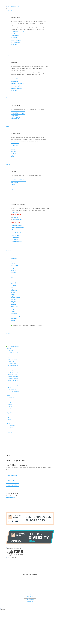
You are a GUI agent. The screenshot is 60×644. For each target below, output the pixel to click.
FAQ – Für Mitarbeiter (13, 391)
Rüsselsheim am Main (16, 316)
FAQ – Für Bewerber (13, 365)
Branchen (9, 395)
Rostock (13, 315)
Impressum (30, 594)
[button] (30, 609)
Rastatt (12, 311)
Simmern (13, 320)
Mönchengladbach (15, 297)
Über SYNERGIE (12, 414)
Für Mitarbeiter (10, 384)
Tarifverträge (15, 217)
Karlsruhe (13, 285)
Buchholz (13, 268)
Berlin (12, 260)
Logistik (10, 406)
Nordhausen (14, 303)
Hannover (13, 283)
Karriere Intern (11, 356)
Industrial (10, 404)
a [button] (6, 8)
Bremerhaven (14, 265)
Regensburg (14, 313)
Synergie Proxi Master (16, 88)
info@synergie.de (10, 497)
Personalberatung (12, 374)
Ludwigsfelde (14, 290)
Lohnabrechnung (12, 389)
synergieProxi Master (13, 378)
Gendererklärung (30, 599)
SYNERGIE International (14, 416)
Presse (9, 419)
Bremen (13, 263)
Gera (12, 277)
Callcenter (10, 399)
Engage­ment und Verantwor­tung (16, 417)
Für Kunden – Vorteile (13, 371)
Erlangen (13, 275)
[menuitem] (30, 8)
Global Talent (11, 361)
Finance (10, 401)
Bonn (12, 261)
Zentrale (13, 323)
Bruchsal (13, 267)
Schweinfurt (14, 318)
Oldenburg (13, 308)
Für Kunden (10, 369)
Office (9, 408)
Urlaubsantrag (15, 235)
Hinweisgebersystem (30, 598)
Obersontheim (14, 306)
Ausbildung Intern (12, 358)
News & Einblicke (18, 180)
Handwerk (10, 402)
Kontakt (15, 79)
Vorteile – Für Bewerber (14, 352)
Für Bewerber (10, 350)
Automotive (11, 397)
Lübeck (12, 294)
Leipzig (12, 289)
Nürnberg (13, 304)
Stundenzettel (15, 237)
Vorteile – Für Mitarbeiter (14, 386)
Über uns (9, 412)
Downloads (30, 601)
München (13, 299)
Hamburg (13, 282)
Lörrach (13, 292)
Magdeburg (14, 296)
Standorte (9, 432)
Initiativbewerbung (12, 359)
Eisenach (13, 274)
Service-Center (10, 423)
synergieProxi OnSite (13, 376)
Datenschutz (30, 596)
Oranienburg (14, 310)
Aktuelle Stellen (12, 354)
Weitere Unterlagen (17, 219)
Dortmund (13, 272)
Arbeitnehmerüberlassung (14, 372)
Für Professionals (12, 363)
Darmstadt (13, 270)
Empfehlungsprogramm (14, 387)
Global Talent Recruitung (14, 380)
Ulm (12, 322)
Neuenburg (13, 301)
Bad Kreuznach (14, 258)
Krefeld (12, 287)
